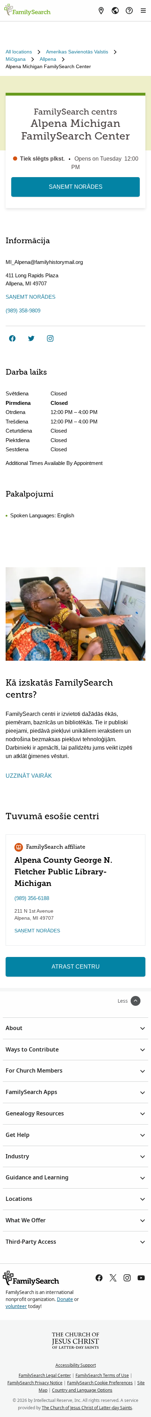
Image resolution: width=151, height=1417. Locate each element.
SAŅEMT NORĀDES (76, 187)
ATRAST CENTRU (76, 967)
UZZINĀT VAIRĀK (29, 776)
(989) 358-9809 (23, 310)
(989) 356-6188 (31, 898)
